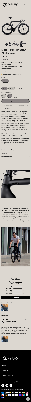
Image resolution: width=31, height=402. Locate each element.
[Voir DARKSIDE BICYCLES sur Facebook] (2, 385)
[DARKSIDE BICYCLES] (10, 4)
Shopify (21, 389)
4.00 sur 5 (19, 282)
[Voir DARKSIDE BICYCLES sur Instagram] (11, 385)
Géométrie (4, 153)
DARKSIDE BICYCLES (9, 389)
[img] (4, 319)
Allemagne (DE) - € (15, 381)
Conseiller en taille (6, 156)
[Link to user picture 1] (4, 339)
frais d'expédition (6, 64)
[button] (4, 57)
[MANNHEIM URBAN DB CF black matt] (8, 44)
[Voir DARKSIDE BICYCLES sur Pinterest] (6, 385)
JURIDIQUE (4, 371)
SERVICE (3, 366)
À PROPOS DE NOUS (7, 376)
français (3, 381)
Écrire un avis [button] (15, 297)
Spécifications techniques (8, 150)
